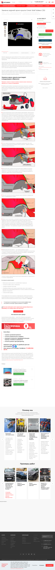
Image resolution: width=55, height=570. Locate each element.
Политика (24, 541)
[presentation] (2, 439)
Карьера (12, 544)
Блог (11, 547)
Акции (3, 542)
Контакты (35, 537)
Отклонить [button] (41, 565)
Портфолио (13, 546)
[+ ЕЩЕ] (51, 5)
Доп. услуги (4, 544)
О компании (13, 537)
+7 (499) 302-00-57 (39, 1)
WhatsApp (29, 554)
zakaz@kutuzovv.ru (47, 544)
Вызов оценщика (25, 52)
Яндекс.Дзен (31, 554)
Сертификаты (13, 541)
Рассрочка (4, 541)
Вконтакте (20, 554)
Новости (12, 540)
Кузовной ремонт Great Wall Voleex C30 (14, 359)
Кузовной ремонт (5, 539)
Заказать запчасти (18, 311)
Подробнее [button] (34, 565)
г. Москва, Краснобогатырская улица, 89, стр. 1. (47, 547)
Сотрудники (13, 543)
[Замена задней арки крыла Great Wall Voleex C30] (20, 34)
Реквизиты (24, 538)
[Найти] (31, 2)
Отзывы (33, 52)
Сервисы (23, 537)
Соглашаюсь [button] (49, 565)
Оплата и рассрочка (14, 52)
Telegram (26, 554)
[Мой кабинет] (46, 2)
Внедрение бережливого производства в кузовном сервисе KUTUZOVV (19, 371)
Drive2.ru (23, 554)
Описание (5, 52)
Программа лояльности (26, 543)
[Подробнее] (32, 369)
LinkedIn (34, 554)
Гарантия (24, 540)
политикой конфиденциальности (17, 568)
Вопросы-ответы (37, 541)
